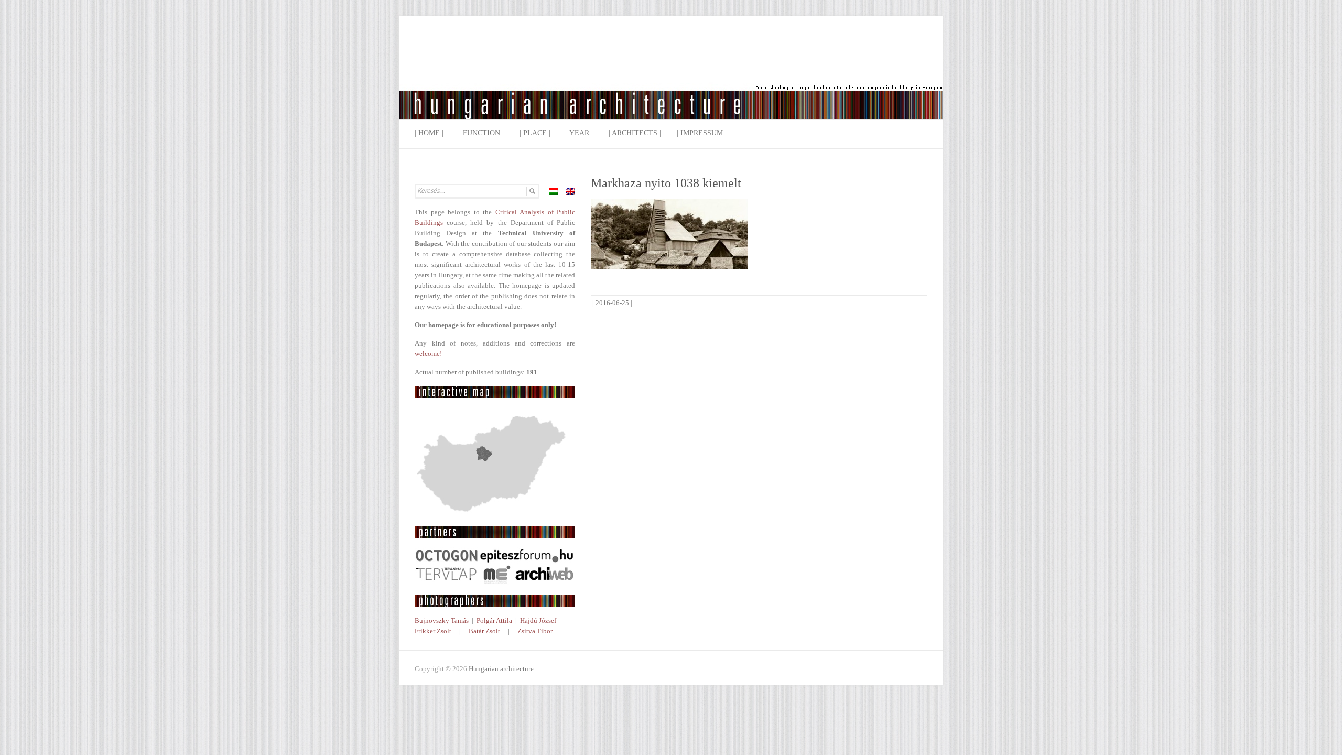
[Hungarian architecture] (671, 76)
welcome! (428, 354)
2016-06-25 (612, 303)
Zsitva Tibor (535, 631)
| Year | (579, 133)
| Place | (535, 133)
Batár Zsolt (484, 631)
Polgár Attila (494, 620)
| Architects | (635, 133)
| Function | (481, 133)
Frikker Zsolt (433, 631)
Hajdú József (538, 620)
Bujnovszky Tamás (442, 620)
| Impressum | (702, 133)
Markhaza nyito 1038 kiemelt (666, 183)
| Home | (429, 133)
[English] (570, 191)
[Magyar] (553, 191)
